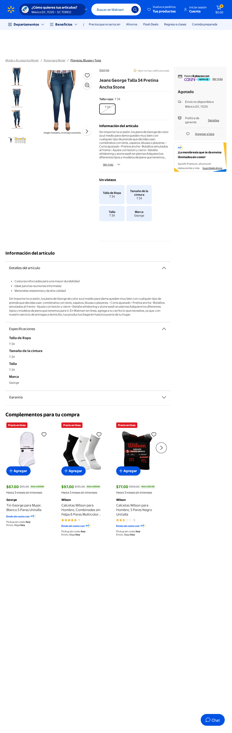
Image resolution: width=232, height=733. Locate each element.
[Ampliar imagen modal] (87, 85)
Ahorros (131, 24)
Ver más (108, 164)
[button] (162, 9)
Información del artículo (30, 253)
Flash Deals (150, 24)
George (104, 70)
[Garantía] (164, 397)
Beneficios (63, 24)
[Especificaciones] (164, 329)
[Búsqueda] (135, 9)
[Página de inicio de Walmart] (11, 9)
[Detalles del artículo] (164, 268)
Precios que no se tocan (104, 24)
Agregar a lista (204, 134)
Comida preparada (204, 24)
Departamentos (26, 24)
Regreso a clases (175, 24)
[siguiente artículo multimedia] (87, 131)
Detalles (213, 120)
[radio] (107, 109)
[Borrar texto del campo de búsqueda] (124, 9)
